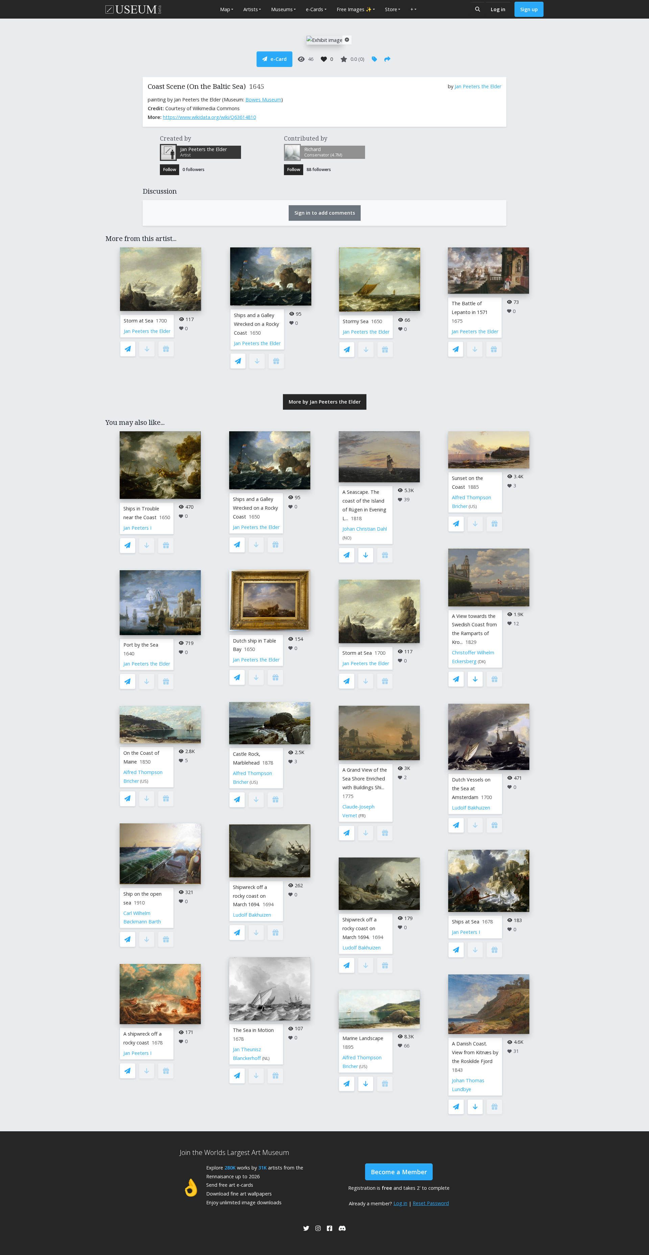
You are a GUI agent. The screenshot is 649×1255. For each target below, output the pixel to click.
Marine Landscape (362, 1038)
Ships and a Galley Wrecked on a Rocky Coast (256, 324)
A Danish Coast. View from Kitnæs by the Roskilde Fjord (475, 1052)
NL (265, 1058)
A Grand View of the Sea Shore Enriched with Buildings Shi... (364, 779)
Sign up (529, 9)
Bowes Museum (263, 99)
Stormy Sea (355, 321)
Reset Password (431, 1203)
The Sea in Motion (253, 1030)
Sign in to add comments (324, 213)
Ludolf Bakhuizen (252, 915)
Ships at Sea (465, 921)
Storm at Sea (138, 320)
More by (325, 402)
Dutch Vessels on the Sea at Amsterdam (471, 788)
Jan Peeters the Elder (478, 86)
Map (225, 9)
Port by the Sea (140, 645)
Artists (250, 9)
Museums (282, 9)
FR (362, 816)
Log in (498, 9)
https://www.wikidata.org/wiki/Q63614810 (209, 117)
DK (481, 662)
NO (347, 538)
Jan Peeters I (137, 528)
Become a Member (399, 1172)
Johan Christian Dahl (364, 529)
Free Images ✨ (354, 9)
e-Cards (314, 9)
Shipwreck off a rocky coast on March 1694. (250, 896)
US (144, 781)
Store (391, 9)
